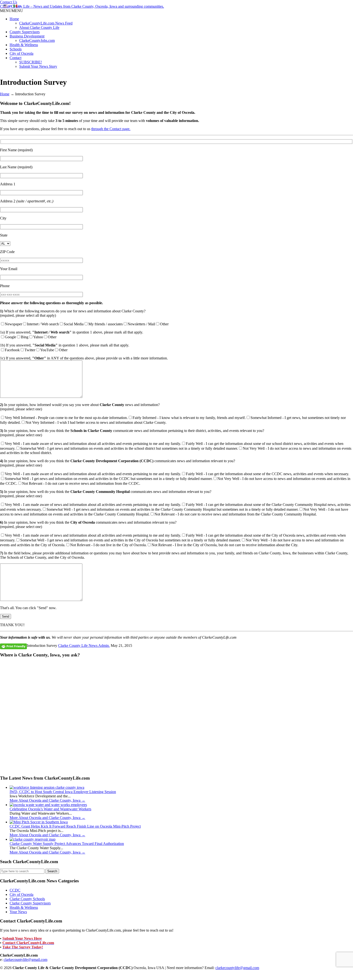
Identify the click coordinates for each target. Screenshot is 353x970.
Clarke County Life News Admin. (84, 645)
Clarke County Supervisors (30, 903)
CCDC (15, 890)
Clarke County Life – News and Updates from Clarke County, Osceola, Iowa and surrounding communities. (82, 6)
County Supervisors (25, 32)
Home (14, 19)
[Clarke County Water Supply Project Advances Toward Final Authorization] (32, 839)
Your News (18, 912)
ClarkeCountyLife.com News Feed (46, 23)
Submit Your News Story (38, 66)
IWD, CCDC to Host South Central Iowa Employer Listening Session (63, 792)
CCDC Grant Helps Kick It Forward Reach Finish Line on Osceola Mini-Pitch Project (75, 826)
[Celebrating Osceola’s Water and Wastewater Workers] (48, 805)
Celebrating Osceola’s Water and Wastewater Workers (50, 809)
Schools (16, 49)
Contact (15, 58)
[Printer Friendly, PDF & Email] (13, 646)
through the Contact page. (110, 129)
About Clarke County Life (39, 27)
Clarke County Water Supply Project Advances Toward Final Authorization (67, 844)
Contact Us (8, 2)
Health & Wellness (24, 45)
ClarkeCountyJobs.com (37, 40)
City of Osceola (21, 53)
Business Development (27, 36)
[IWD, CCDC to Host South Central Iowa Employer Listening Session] (47, 787)
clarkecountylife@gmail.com (25, 960)
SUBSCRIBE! (30, 62)
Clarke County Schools (27, 899)
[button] (11, 11)
